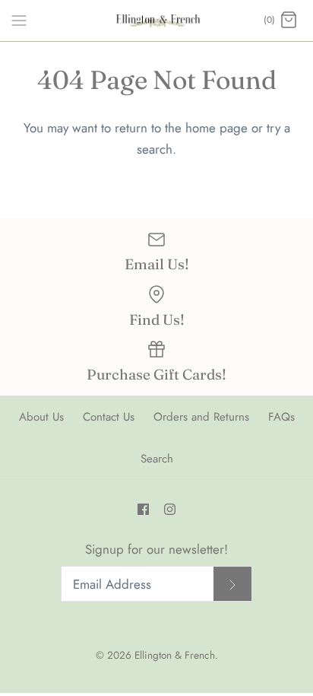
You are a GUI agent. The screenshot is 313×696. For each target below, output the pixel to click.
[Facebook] (143, 509)
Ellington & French (174, 655)
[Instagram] (169, 509)
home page (216, 128)
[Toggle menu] (19, 20)
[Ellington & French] (157, 20)
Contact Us (108, 416)
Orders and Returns (201, 416)
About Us (41, 416)
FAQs (281, 416)
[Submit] (232, 584)
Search (157, 458)
